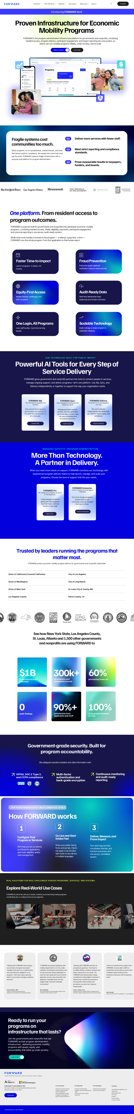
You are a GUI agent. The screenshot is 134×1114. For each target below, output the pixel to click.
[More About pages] (96, 3)
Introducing (67, 11)
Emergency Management (62, 1095)
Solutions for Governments (63, 1089)
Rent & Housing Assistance (62, 1096)
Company (114, 1086)
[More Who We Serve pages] (55, 3)
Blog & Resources (116, 1093)
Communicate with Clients (81, 1093)
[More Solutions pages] (40, 3)
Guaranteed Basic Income (62, 1093)
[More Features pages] (65, 3)
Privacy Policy (115, 1098)
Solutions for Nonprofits (81, 1089)
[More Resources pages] (88, 3)
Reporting (77, 1095)
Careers (114, 1096)
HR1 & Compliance (60, 1092)
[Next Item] (131, 916)
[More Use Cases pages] (76, 3)
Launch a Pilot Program (99, 1090)
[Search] (111, 4)
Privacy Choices (116, 1100)
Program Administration (62, 1090)
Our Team (114, 1094)
